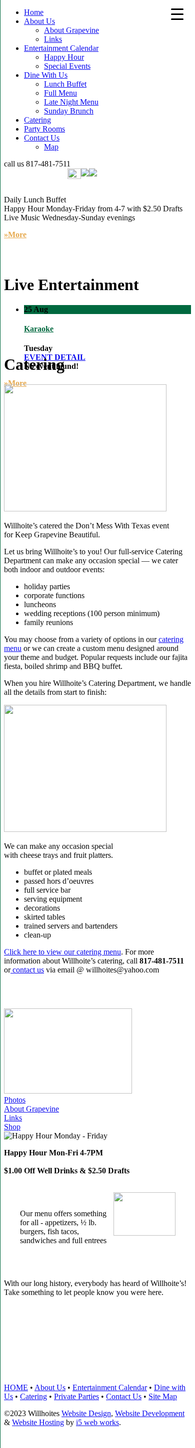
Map (51, 147)
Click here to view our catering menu (62, 952)
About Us (39, 21)
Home (34, 12)
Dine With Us (46, 75)
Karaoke (39, 328)
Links (53, 39)
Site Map (162, 1396)
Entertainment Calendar (61, 48)
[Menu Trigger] (177, 13)
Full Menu (60, 93)
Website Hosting (38, 1422)
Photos (15, 1100)
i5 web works (97, 1422)
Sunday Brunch (69, 111)
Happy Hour (64, 57)
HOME (16, 1387)
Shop (12, 1127)
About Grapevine (71, 30)
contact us (27, 969)
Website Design (86, 1413)
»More (15, 383)
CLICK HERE (60, 1352)
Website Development (149, 1413)
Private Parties (76, 1396)
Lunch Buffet (65, 84)
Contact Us (42, 138)
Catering (37, 120)
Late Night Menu (71, 102)
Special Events (67, 66)
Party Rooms (44, 129)
